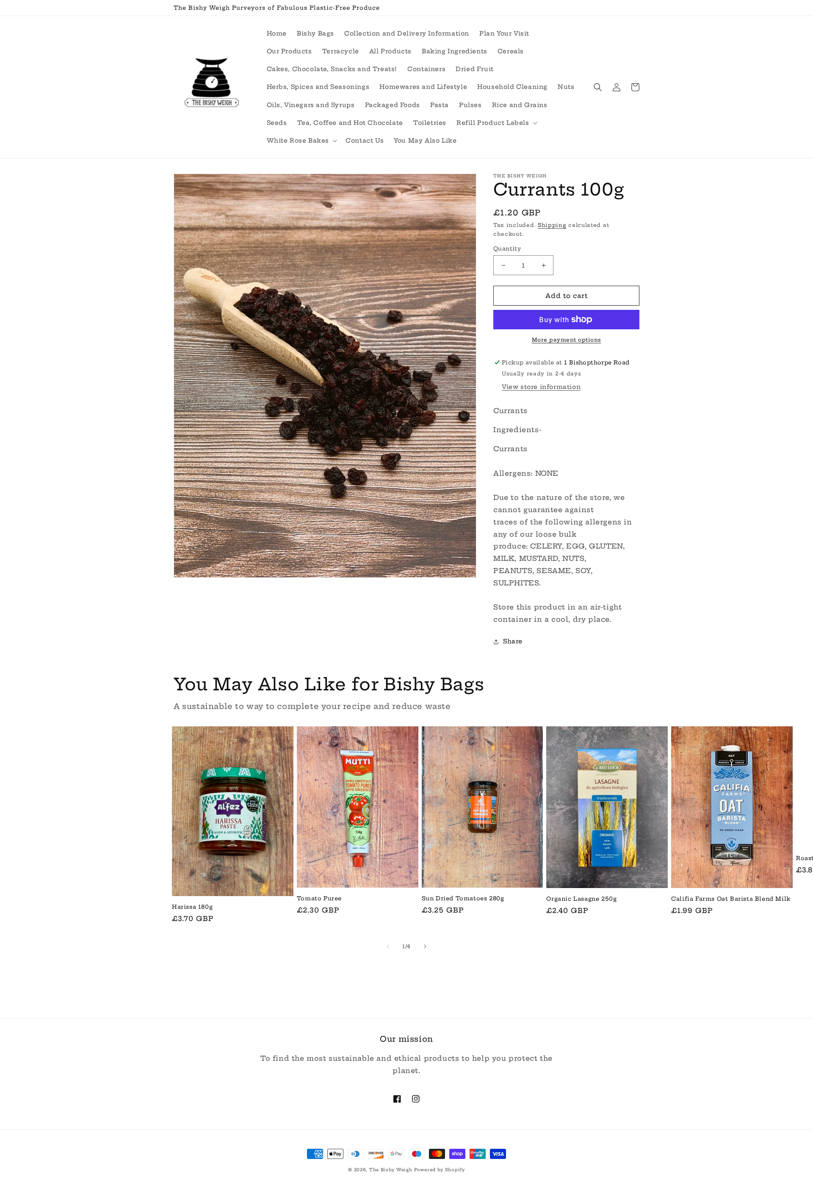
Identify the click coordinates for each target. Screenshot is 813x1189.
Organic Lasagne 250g (581, 898)
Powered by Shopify (439, 1169)
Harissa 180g (192, 906)
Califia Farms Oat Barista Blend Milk (731, 898)
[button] (496, 123)
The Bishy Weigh (390, 1169)
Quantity (507, 248)
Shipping (552, 225)
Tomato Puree (319, 898)
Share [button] (513, 641)
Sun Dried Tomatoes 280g (463, 898)
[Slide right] (425, 946)
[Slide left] (388, 946)
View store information (541, 387)
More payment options (566, 340)
